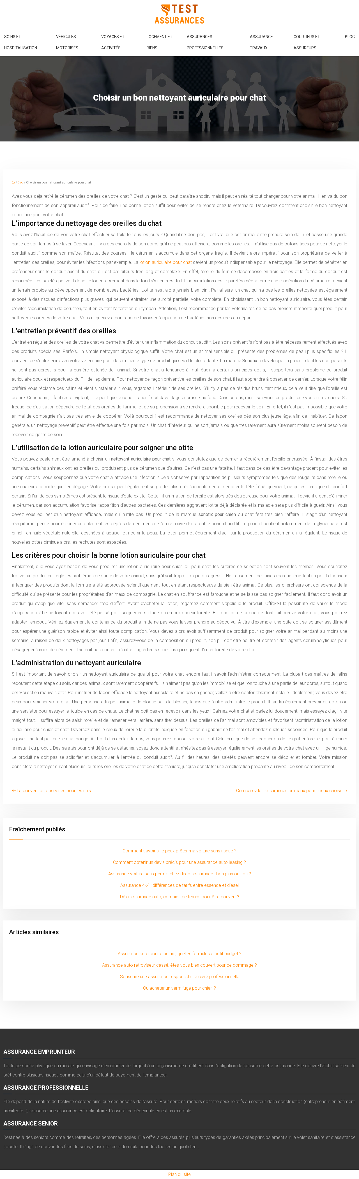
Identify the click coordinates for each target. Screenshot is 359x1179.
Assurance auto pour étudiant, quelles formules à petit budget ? (179, 953)
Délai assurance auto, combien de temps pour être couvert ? (179, 896)
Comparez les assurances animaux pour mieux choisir (289, 790)
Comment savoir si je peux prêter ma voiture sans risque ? (179, 851)
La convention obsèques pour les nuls (54, 790)
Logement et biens (159, 42)
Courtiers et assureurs (307, 42)
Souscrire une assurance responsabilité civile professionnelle (179, 976)
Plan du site (179, 1174)
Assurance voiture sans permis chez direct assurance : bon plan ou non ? (179, 873)
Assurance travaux (261, 42)
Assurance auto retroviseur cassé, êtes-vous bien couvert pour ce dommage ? (179, 965)
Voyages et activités (113, 42)
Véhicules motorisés (67, 42)
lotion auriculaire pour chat (165, 262)
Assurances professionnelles (205, 42)
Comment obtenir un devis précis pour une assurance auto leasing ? (179, 862)
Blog (350, 36)
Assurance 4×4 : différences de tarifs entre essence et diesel (179, 885)
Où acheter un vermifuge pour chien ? (179, 988)
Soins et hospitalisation (20, 42)
